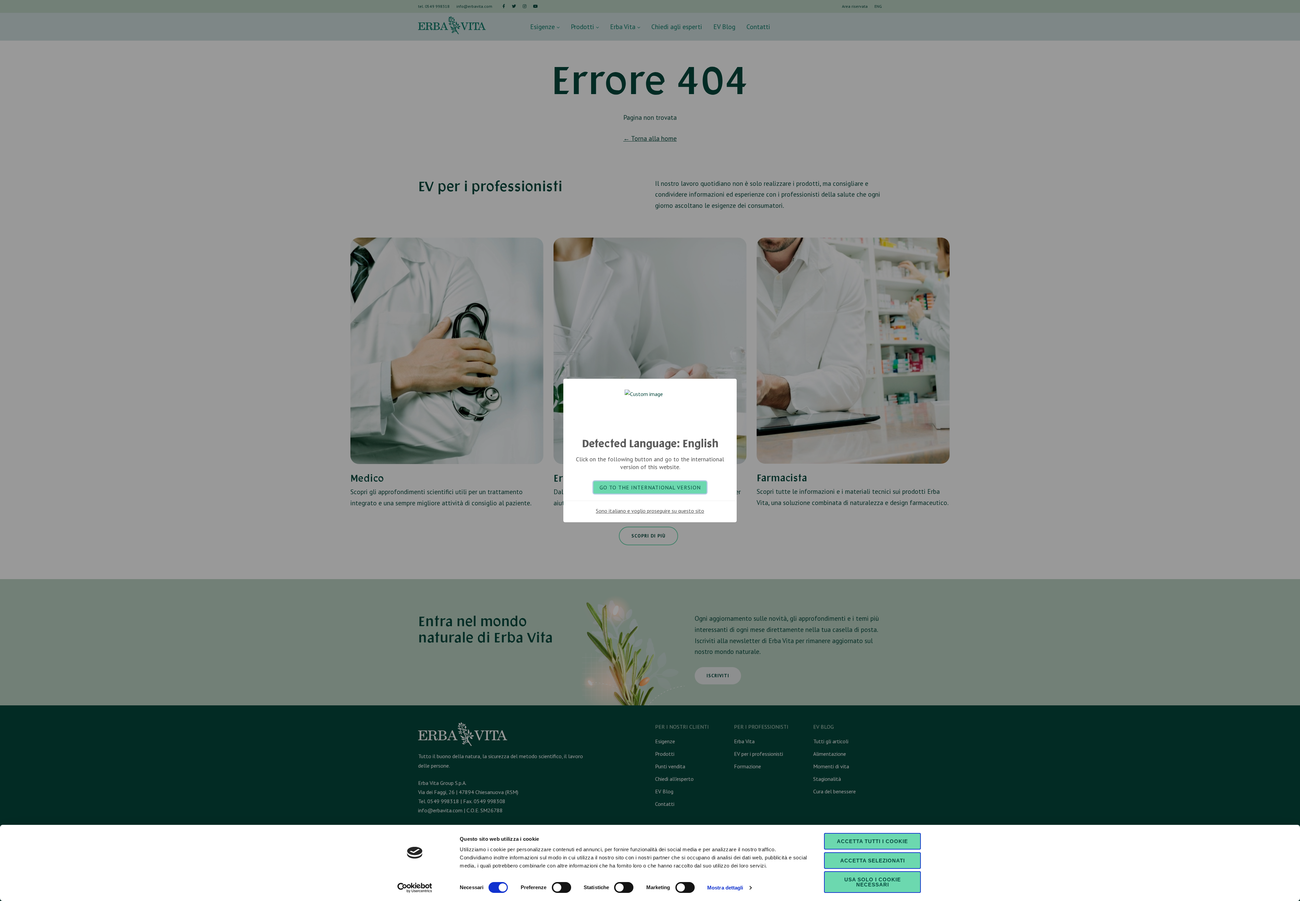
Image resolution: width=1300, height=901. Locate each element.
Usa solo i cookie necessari (872, 882)
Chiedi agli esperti (676, 26)
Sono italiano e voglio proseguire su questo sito (650, 510)
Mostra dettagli (725, 888)
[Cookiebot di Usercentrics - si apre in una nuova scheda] (415, 888)
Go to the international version (650, 487)
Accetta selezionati (872, 860)
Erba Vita (623, 26)
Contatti (758, 26)
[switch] (561, 887)
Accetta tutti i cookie (872, 841)
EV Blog (724, 26)
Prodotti (583, 26)
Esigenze (543, 26)
